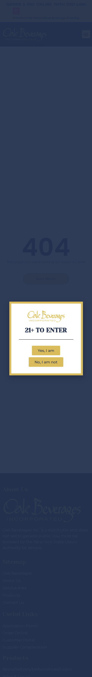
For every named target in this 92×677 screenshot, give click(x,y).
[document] (46, 338)
